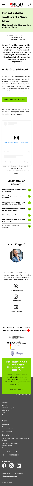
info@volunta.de (16, 311)
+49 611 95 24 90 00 (16, 290)
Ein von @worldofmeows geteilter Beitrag (16, 162)
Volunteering (7, 431)
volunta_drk (16, 300)
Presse (4, 415)
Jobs (3, 412)
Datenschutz (18, 474)
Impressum (6, 474)
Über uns (5, 410)
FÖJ (3, 426)
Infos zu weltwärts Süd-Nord (14, 99)
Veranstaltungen (8, 408)
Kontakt (5, 405)
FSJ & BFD (5, 424)
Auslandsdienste (8, 429)
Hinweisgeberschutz (9, 476)
